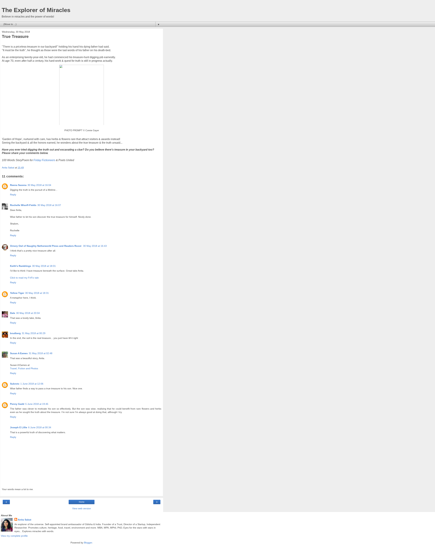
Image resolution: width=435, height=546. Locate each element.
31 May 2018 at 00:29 (33, 333)
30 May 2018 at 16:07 (49, 205)
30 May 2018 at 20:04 (28, 313)
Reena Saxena (18, 185)
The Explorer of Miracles (36, 10)
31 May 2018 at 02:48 (40, 353)
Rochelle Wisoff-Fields (23, 205)
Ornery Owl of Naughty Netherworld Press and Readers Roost (46, 246)
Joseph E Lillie (18, 427)
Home (81, 502)
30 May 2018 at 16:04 (39, 185)
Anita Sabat (24, 519)
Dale (12, 313)
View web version (81, 508)
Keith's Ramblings (20, 266)
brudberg (15, 333)
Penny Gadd (17, 404)
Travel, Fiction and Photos (24, 368)
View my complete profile (14, 535)
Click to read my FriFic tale (24, 277)
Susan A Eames (19, 353)
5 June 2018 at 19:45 (36, 404)
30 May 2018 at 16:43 (95, 246)
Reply (13, 194)
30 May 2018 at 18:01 (44, 266)
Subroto (14, 383)
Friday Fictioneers (44, 160)
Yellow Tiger (17, 293)
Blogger (88, 542)
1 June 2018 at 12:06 (31, 383)
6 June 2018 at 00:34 (39, 427)
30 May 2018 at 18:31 (37, 293)
